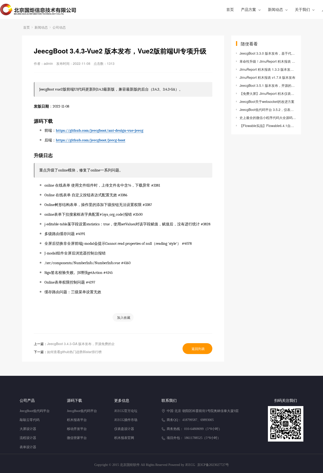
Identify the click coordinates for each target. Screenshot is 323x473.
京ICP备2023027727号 (213, 465)
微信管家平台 (77, 438)
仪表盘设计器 (124, 429)
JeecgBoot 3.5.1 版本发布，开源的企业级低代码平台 (268, 85)
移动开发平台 (77, 429)
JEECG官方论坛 (125, 411)
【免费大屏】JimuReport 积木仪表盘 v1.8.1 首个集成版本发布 (268, 93)
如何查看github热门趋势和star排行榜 (74, 351)
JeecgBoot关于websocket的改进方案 (267, 101)
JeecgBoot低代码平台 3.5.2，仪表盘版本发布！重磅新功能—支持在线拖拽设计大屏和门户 (268, 109)
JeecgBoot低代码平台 (35, 411)
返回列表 (198, 348)
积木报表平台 (77, 420)
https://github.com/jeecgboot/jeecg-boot (90, 140)
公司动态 (59, 27)
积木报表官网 (124, 438)
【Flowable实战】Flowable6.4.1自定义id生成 (268, 125)
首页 (230, 9)
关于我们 (302, 9)
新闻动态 (275, 9)
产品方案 (248, 9)
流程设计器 (28, 438)
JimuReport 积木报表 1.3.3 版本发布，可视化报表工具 (268, 69)
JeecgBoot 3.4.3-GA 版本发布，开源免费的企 (81, 343)
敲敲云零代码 (29, 420)
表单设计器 (28, 447)
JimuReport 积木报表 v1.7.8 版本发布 (267, 77)
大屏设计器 (28, 429)
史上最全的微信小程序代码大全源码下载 (268, 117)
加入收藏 (123, 317)
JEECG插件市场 (125, 420)
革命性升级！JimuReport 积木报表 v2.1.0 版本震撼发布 (268, 61)
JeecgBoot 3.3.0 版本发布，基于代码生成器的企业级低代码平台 (268, 53)
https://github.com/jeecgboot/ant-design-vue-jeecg (99, 130)
